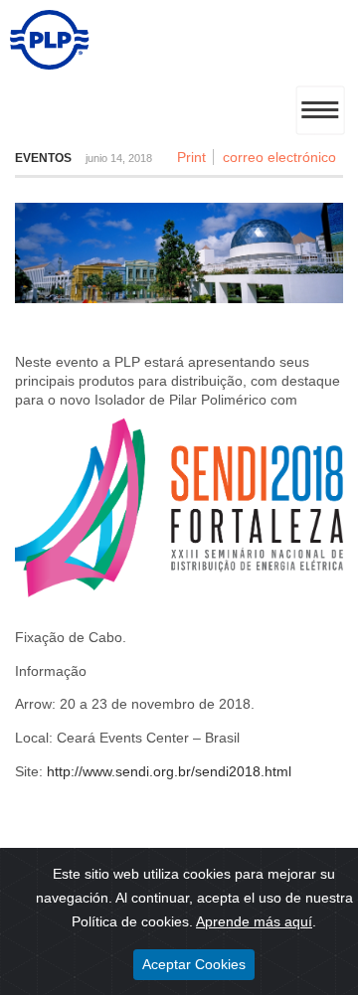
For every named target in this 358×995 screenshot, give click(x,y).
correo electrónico (279, 157)
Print (191, 157)
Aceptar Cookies (194, 964)
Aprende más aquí (254, 921)
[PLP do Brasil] (50, 65)
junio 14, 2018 (119, 158)
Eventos (43, 158)
